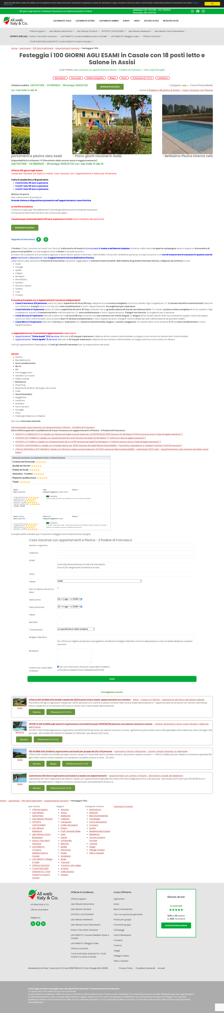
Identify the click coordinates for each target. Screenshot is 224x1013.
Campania (66, 821)
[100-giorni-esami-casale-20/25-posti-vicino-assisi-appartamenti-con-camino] (20, 701)
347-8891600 (164, 10)
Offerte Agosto (40, 809)
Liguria (64, 837)
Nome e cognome (38, 545)
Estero (64, 828)
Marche (65, 843)
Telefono (33, 552)
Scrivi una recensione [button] (176, 925)
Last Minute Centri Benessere (41, 836)
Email (31, 560)
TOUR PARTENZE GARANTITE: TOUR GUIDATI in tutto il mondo (41, 873)
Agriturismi (119, 898)
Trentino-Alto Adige (71, 865)
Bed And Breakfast (98, 815)
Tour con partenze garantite (128, 914)
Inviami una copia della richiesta (40, 669)
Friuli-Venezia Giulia (70, 831)
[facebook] (38, 239)
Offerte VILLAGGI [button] (151, 36)
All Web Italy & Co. (40, 904)
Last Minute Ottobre (42, 818)
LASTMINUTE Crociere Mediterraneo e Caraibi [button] (84, 36)
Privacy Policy (126, 968)
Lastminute (25, 48)
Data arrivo (35, 599)
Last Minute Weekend (38, 830)
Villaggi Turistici (97, 849)
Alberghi (93, 812)
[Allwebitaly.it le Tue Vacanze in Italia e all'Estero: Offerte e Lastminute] (15, 20)
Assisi (152, 69)
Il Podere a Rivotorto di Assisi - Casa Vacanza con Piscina (180, 90)
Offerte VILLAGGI (40, 865)
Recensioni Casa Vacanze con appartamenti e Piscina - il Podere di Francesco (39, 457)
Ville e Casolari (96, 853)
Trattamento (36, 629)
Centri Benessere (98, 821)
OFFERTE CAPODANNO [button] (113, 31)
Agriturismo (95, 809)
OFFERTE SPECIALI (19, 36)
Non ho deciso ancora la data (41, 591)
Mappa (113, 78)
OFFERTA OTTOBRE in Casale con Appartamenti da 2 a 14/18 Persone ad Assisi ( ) (88, 441)
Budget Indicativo (38, 637)
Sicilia (63, 859)
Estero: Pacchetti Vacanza (41, 842)
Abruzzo (65, 809)
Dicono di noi (151, 20)
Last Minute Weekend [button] (139, 31)
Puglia (64, 853)
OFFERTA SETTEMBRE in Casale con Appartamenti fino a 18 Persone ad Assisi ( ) (80, 437)
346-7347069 (149, 10)
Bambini (33, 622)
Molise (64, 846)
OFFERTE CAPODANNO (39, 823)
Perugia (160, 69)
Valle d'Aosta (67, 871)
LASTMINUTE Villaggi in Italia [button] (125, 36)
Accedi (161, 968)
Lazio (63, 834)
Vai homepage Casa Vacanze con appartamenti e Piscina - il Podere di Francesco (53, 427)
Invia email (76, 78)
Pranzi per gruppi (122, 919)
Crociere (93, 825)
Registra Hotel (171, 20)
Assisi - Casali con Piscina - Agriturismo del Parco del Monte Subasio (168, 699)
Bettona (20, 732)
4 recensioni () (60, 788)
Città (31, 574)
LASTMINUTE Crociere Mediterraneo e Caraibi (40, 851)
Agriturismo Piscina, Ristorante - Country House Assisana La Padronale (150, 751)
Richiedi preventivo (110, 86)
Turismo (93, 843)
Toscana (65, 862)
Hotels (92, 828)
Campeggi (94, 818)
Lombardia (66, 840)
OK (212, 4)
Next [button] (215, 127)
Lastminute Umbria (109, 20)
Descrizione (60, 78)
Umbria (64, 868)
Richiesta (33, 650)
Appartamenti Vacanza (67, 48)
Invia (112, 679)
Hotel (116, 904)
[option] (112, 127)
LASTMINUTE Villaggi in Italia (85, 943)
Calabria (65, 818)
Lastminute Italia (62, 20)
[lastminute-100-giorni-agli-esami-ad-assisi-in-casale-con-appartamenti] (20, 777)
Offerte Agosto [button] (38, 31)
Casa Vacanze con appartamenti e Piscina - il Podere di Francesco (107, 69)
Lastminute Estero (85, 20)
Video (137, 20)
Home (14, 48)
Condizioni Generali (145, 968)
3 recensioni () (60, 712)
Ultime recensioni (39, 909)
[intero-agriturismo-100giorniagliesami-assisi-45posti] (20, 753)
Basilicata (65, 815)
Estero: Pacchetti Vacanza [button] (43, 36)
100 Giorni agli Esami (43, 48)
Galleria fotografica (95, 78)
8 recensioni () (142, 78)
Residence (94, 834)
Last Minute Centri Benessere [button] (169, 31)
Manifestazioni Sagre (99, 831)
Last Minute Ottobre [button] (87, 31)
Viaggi (92, 846)
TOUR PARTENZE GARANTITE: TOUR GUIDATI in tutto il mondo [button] (60, 41)
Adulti (32, 614)
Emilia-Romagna (69, 825)
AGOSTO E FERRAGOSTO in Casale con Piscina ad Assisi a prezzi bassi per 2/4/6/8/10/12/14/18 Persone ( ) (99, 434)
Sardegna (66, 856)
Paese (32, 581)
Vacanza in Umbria (123, 806)
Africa (64, 812)
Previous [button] (9, 127)
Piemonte (66, 849)
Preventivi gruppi (122, 924)
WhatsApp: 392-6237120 (144, 12)
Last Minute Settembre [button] (61, 31)
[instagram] (46, 239)
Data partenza (36, 607)
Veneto (64, 874)
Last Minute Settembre (38, 814)
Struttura (37, 712)
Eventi (126, 20)
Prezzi (124, 78)
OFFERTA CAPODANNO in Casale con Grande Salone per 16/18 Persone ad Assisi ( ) (98, 445)
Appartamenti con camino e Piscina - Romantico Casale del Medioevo (146, 775)
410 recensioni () (77, 764)
